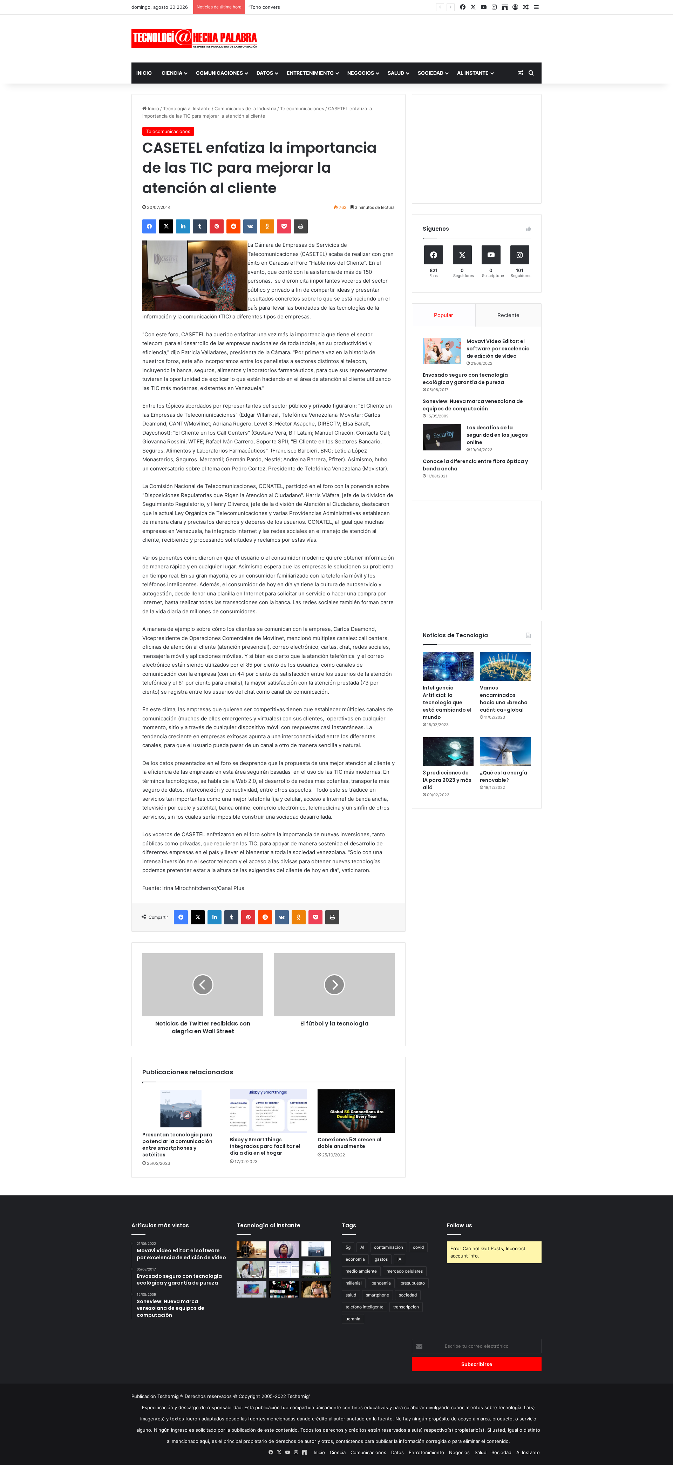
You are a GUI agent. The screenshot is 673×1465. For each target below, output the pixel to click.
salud (351, 1295)
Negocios (360, 73)
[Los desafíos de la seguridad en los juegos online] (442, 437)
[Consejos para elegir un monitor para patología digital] (251, 1269)
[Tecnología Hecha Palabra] (196, 38)
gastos (381, 1259)
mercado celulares (405, 1271)
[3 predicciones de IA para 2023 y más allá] (448, 751)
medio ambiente (361, 1271)
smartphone (377, 1295)
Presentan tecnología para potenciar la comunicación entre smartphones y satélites (177, 1144)
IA (399, 1259)
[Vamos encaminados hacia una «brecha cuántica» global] (505, 666)
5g (348, 1247)
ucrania (353, 1318)
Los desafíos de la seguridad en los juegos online (497, 435)
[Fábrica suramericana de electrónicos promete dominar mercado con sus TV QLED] (251, 1289)
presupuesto (413, 1283)
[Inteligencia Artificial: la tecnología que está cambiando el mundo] (448, 666)
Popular (443, 315)
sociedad (408, 1295)
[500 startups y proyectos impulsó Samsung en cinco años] (284, 1289)
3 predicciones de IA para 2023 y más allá (447, 780)
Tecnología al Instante (187, 108)
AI (362, 1247)
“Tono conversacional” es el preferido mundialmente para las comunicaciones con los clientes (351, 7)
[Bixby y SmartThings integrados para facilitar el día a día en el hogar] (268, 1111)
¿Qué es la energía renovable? (503, 776)
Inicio (144, 73)
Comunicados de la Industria (245, 108)
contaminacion (388, 1247)
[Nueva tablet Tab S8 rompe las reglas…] (316, 1289)
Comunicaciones (219, 73)
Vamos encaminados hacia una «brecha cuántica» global (504, 698)
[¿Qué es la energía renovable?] (505, 751)
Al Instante (473, 73)
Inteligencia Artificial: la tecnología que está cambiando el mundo (447, 702)
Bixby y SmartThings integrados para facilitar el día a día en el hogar (265, 1146)
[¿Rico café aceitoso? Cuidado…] (251, 1249)
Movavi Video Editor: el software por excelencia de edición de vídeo (498, 348)
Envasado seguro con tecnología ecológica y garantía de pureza (465, 378)
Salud (396, 73)
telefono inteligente (364, 1306)
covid (418, 1247)
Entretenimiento (310, 73)
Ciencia (172, 73)
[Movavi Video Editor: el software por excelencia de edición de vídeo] (442, 351)
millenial (354, 1283)
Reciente (508, 315)
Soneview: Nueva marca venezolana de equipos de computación (473, 405)
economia (355, 1259)
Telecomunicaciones (302, 108)
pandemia (381, 1283)
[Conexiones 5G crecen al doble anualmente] (356, 1111)
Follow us (459, 1225)
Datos (265, 73)
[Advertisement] (406, 37)
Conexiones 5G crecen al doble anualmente (349, 1143)
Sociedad (430, 73)
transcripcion (406, 1306)
